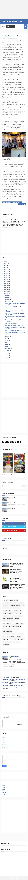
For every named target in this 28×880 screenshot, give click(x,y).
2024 (5, 265)
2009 (5, 353)
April (6, 344)
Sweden (17, 639)
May (6, 342)
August (7, 336)
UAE (13, 641)
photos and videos (7, 631)
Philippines (16, 628)
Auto (3, 740)
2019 (5, 275)
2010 (5, 293)
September (8, 301)
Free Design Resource (20, 878)
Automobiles (6, 605)
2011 (5, 291)
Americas (16, 600)
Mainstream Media (20, 623)
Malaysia (5, 626)
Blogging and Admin (7, 202)
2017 (5, 279)
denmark (18, 608)
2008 (5, 355)
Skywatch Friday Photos (11, 323)
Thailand (22, 639)
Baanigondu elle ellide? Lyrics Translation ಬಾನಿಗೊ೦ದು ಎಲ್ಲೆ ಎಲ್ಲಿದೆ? (17, 565)
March (7, 346)
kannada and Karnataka (8, 623)
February (7, 348)
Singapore (18, 636)
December (8, 295)
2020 (5, 273)
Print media (5, 747)
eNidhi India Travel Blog (11, 21)
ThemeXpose (11, 878)
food (20, 613)
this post (4, 664)
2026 (5, 261)
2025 (5, 263)
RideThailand (20, 634)
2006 (5, 359)
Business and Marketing (8, 608)
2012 (5, 289)
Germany (5, 615)
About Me (4, 739)
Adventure (5, 600)
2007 (5, 357)
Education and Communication (10, 610)
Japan (12, 621)
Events (4, 613)
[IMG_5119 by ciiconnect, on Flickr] (14, 156)
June (6, 340)
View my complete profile (8, 666)
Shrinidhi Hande (11, 497)
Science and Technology (8, 636)
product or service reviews (9, 634)
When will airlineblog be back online (11, 685)
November (8, 297)
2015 (5, 283)
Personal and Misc (17, 202)
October (7, 299)
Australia (21, 602)
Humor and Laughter (8, 618)
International (6, 621)
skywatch (5, 639)
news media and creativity (15, 626)
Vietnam (18, 641)
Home (3, 26)
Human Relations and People (15, 615)
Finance (15, 613)
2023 (5, 267)
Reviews (4, 744)
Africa (11, 600)
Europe (20, 610)
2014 (5, 285)
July (6, 338)
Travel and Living (7, 641)
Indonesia (17, 618)
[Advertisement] (9, 9)
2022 (5, 269)
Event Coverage (6, 746)
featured (10, 613)
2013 (5, 287)
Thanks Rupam (6, 677)
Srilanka (11, 639)
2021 (5, 271)
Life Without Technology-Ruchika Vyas (14, 325)
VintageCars (6, 644)
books (23, 605)
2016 (5, 281)
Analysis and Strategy (8, 602)
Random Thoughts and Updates (12, 36)
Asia (16, 602)
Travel (3, 742)
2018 (5, 277)
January (7, 350)
